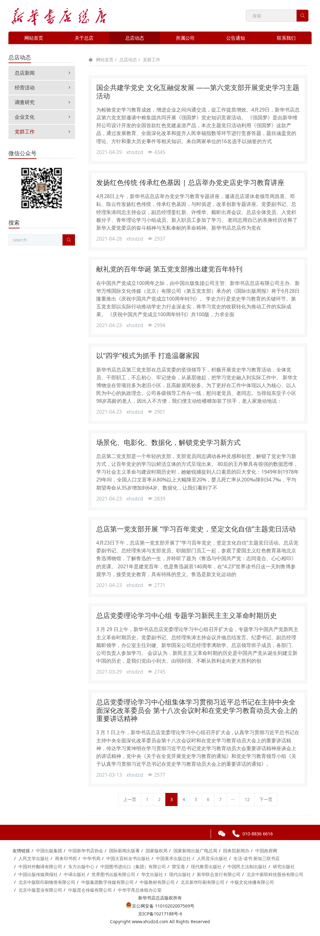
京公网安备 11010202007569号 (163, 906)
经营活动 (25, 87)
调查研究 (25, 102)
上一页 (129, 799)
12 (247, 799)
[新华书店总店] (58, 15)
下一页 (265, 799)
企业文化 (25, 116)
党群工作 (151, 59)
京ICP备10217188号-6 (160, 914)
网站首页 (33, 38)
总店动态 (128, 59)
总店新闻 (25, 72)
